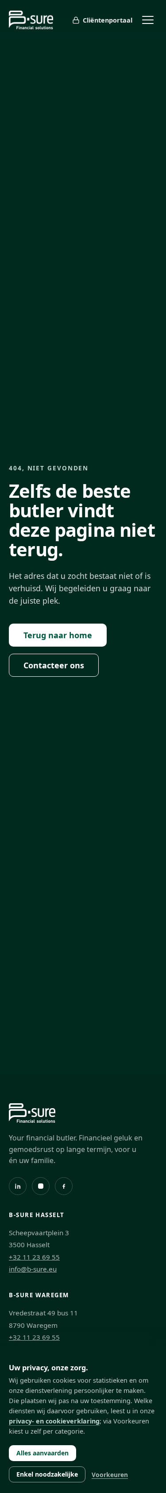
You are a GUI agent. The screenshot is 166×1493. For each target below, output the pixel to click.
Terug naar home (57, 635)
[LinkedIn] (18, 1186)
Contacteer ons (53, 665)
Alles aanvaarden (42, 1453)
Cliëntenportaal (107, 20)
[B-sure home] (31, 20)
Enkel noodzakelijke (47, 1474)
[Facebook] (64, 1186)
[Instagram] (41, 1186)
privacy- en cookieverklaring (54, 1421)
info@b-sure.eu (33, 1268)
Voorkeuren (110, 1474)
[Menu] (148, 20)
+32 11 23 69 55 (34, 1257)
